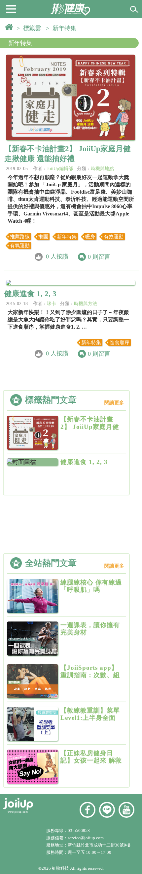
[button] (11, 9)
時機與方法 (85, 303)
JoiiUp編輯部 (60, 168)
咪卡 (51, 303)
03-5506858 (79, 830)
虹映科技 (60, 868)
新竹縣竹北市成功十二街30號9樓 (99, 845)
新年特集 (20, 43)
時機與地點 (102, 168)
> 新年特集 (63, 28)
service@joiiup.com (86, 837)
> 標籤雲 (30, 28)
